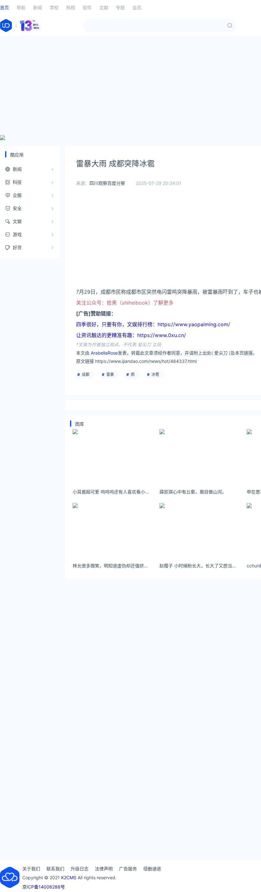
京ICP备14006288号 (43, 886)
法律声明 (104, 868)
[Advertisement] (130, 85)
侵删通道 (152, 868)
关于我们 (31, 868)
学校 (54, 7)
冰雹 (155, 374)
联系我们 (55, 868)
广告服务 (128, 868)
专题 (120, 7)
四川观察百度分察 (107, 183)
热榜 (70, 7)
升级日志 (79, 868)
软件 (87, 7)
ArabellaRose (104, 353)
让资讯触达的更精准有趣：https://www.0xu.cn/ (131, 335)
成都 (85, 374)
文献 (103, 7)
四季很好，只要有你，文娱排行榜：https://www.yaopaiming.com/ (153, 324)
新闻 (37, 7)
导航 (21, 7)
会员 (136, 7)
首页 (4, 7)
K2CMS (68, 877)
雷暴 (110, 374)
